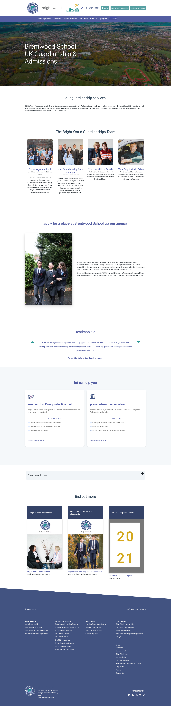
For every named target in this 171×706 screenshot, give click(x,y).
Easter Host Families (123, 630)
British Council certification (64, 643)
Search (114, 19)
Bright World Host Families (125, 624)
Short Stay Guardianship (94, 630)
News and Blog (121, 657)
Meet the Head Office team (34, 627)
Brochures (119, 648)
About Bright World (31, 624)
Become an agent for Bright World (36, 634)
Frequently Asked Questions (125, 627)
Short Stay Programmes (63, 640)
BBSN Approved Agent (63, 646)
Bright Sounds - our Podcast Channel (128, 664)
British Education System (63, 630)
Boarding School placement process (67, 627)
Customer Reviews (122, 660)
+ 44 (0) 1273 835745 (91, 8)
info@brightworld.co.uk (46, 698)
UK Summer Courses (62, 634)
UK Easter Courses (61, 637)
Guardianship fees (122, 651)
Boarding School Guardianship (96, 624)
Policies (119, 670)
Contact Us (120, 673)
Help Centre (120, 667)
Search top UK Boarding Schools (66, 624)
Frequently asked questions (64, 649)
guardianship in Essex (45, 106)
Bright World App (122, 654)
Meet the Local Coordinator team (36, 630)
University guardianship (93, 627)
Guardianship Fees (92, 634)
